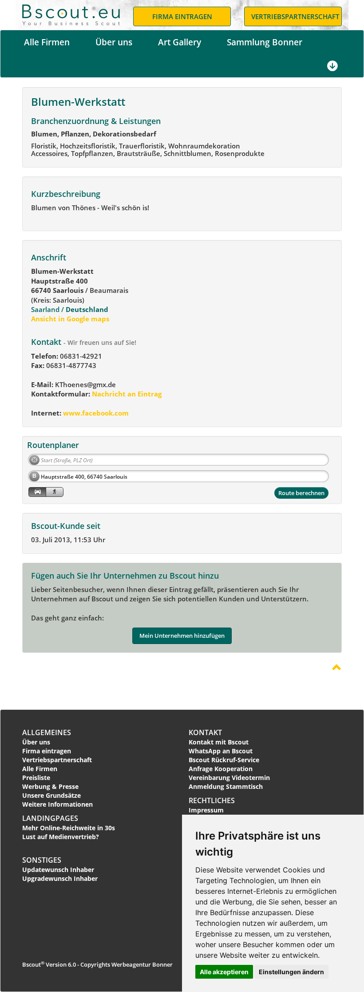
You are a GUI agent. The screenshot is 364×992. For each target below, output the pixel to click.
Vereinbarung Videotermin (229, 777)
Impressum (206, 810)
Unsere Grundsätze (51, 795)
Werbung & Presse (50, 786)
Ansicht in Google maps (70, 318)
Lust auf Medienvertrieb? (60, 836)
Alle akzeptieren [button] (224, 972)
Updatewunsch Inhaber (58, 869)
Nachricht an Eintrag (126, 393)
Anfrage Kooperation (221, 768)
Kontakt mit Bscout (219, 742)
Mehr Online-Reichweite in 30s (68, 828)
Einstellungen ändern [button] (291, 972)
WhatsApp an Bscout (221, 751)
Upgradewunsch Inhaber (60, 878)
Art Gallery (179, 42)
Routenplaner (53, 445)
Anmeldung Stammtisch (226, 786)
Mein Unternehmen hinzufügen (182, 636)
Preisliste (36, 777)
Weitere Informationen (57, 804)
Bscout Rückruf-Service (224, 760)
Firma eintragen (46, 751)
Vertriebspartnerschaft (57, 760)
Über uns (113, 42)
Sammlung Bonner (264, 42)
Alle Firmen (47, 42)
